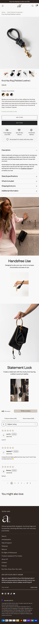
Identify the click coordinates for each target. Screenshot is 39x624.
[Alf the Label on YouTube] (14, 594)
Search (4, 536)
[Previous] (5, 1)
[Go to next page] (30, 483)
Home (3, 12)
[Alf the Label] (19, 5)
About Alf (5, 559)
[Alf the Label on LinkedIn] (8, 594)
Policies (4, 566)
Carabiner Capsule (26, 168)
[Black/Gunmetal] (11, 94)
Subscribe (34, 587)
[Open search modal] (32, 6)
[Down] (36, 73)
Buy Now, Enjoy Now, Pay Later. (12, 569)
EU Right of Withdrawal (9, 553)
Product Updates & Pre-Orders (12, 556)
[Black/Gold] (3, 94)
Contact (4, 563)
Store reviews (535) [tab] (28, 418)
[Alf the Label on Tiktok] (11, 594)
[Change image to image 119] (25, 73)
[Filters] (3, 424)
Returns (4, 549)
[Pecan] (7, 94)
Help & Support (7, 543)
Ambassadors (6, 540)
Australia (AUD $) (8, 600)
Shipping (4, 546)
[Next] (34, 1)
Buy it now (19, 123)
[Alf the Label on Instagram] (6, 594)
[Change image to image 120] (31, 73)
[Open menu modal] (2, 6)
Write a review (25, 411)
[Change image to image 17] (5, 73)
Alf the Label (14, 603)
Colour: (8, 91)
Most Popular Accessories (14, 12)
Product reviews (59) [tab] (11, 418)
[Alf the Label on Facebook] (3, 594)
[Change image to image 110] (12, 73)
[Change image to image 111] (18, 73)
